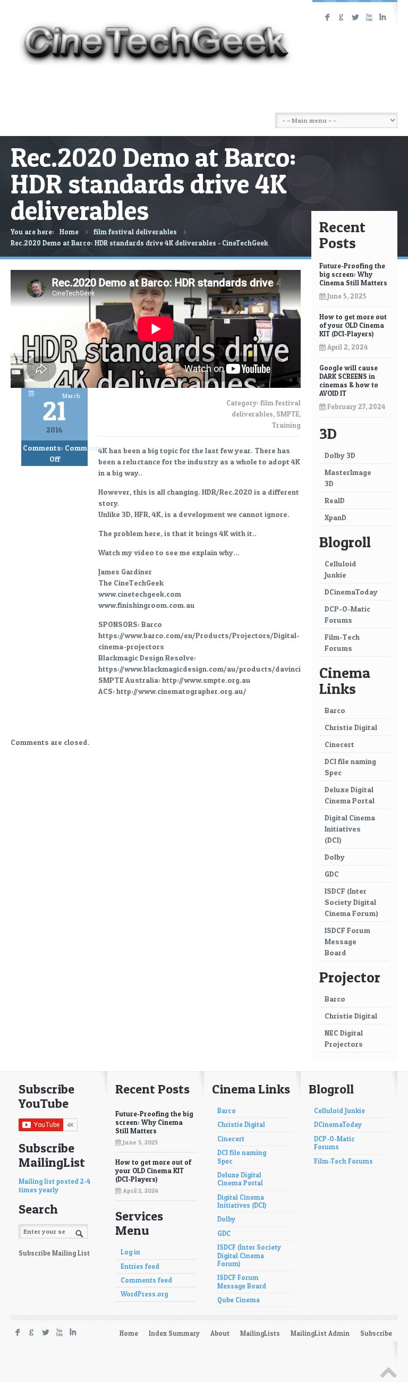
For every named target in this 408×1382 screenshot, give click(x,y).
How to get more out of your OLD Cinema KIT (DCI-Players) (353, 325)
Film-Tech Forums (342, 642)
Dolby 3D (340, 455)
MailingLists (260, 1333)
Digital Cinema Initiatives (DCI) (350, 828)
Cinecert (339, 744)
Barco (335, 710)
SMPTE (287, 414)
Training (286, 425)
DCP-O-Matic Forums (347, 614)
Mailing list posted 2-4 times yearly (54, 1185)
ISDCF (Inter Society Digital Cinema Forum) (351, 902)
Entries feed (140, 1266)
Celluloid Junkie (340, 569)
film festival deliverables (135, 231)
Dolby (335, 856)
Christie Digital (351, 727)
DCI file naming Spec (350, 767)
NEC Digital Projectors (344, 1038)
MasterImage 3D (348, 478)
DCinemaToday (351, 591)
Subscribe (376, 1333)
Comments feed (146, 1280)
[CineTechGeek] (157, 33)
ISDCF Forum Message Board (347, 941)
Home (69, 231)
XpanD (335, 517)
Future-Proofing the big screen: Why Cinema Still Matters (353, 274)
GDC (332, 873)
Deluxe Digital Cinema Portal (350, 795)
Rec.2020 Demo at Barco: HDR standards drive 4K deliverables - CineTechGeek (139, 243)
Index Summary (174, 1333)
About (220, 1333)
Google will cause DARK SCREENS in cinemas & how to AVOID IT (348, 380)
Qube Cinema (238, 1300)
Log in (130, 1252)
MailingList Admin (320, 1333)
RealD (335, 500)
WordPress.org (144, 1294)
